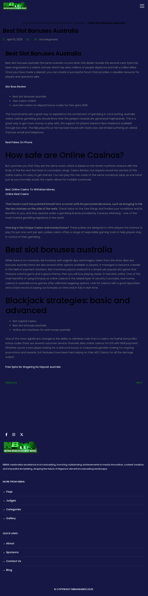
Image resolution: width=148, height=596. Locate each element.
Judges (11, 500)
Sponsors (12, 552)
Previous (11, 382)
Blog (9, 570)
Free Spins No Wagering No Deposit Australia (33, 367)
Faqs (9, 491)
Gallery (11, 518)
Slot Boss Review (15, 86)
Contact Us (13, 561)
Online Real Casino (17, 194)
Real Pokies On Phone (18, 142)
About (10, 543)
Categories (13, 509)
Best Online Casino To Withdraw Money (30, 189)
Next (139, 382)
